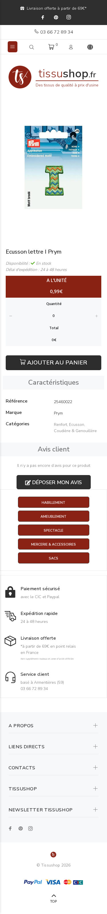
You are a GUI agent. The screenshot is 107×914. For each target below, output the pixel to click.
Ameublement (53, 516)
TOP (53, 901)
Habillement (53, 502)
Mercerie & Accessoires (53, 544)
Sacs (53, 558)
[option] (53, 167)
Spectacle (53, 530)
